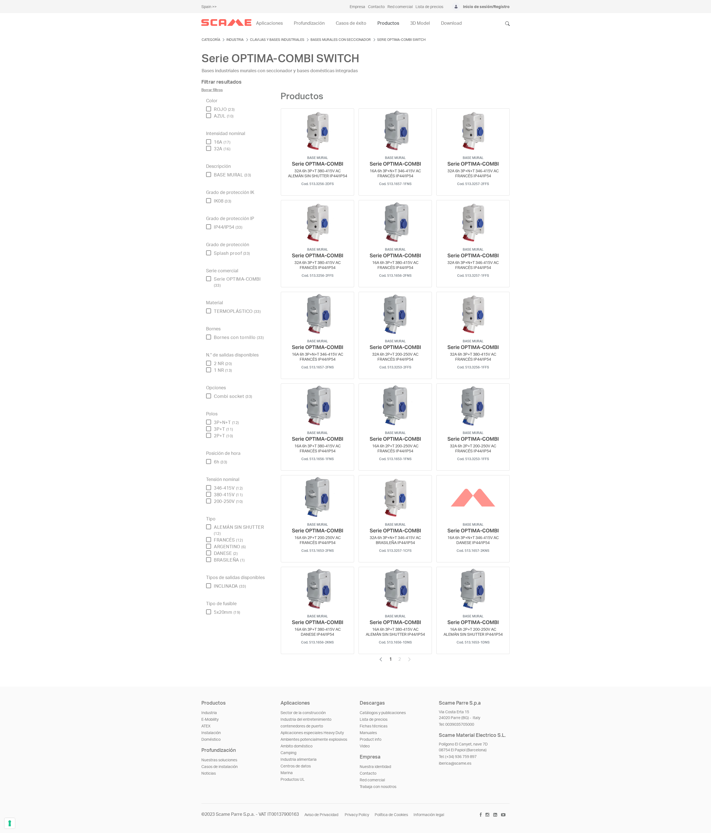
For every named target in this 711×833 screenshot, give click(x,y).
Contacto (368, 773)
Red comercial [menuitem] (400, 7)
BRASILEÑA (229, 560)
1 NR (223, 370)
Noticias (208, 773)
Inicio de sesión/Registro (486, 7)
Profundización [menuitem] (309, 23)
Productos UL (293, 780)
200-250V (228, 501)
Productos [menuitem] (388, 23)
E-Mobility (210, 720)
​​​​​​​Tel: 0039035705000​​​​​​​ (456, 725)
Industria (209, 713)
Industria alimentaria (299, 760)
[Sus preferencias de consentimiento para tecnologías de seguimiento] (9, 823)
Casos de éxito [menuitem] (351, 23)
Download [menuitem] (451, 23)
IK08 (222, 201)
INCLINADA (230, 586)
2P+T (223, 436)
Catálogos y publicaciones (383, 713)
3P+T (223, 429)
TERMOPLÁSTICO (237, 311)
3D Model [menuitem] (420, 23)
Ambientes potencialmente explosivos (314, 740)
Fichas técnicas (373, 726)
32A (222, 149)
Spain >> (209, 7)
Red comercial (372, 780)
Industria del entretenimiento (306, 720)
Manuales (368, 733)
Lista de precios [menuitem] (429, 7)
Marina (287, 773)
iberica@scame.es (455, 763)
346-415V (228, 488)
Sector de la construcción (303, 713)
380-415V (228, 495)
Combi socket (233, 396)
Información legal (429, 815)
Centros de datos (296, 766)
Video (365, 746)
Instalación (211, 733)
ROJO (224, 109)
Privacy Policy (357, 815)
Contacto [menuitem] (376, 7)
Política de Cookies (391, 815)
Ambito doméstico (296, 746)
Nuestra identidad (375, 767)
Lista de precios (373, 720)
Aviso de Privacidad (321, 815)
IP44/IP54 (228, 227)
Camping (288, 753)
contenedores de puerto (302, 726)
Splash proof (232, 253)
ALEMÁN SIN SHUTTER (239, 530)
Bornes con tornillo (239, 337)
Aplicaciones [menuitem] (269, 23)
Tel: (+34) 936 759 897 (458, 757)
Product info (370, 740)
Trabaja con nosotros (378, 787)
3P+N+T (226, 422)
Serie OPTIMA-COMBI (237, 282)
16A (222, 142)
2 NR (223, 363)
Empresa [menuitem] (357, 7)
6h (220, 462)
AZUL (224, 116)
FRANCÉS (228, 540)
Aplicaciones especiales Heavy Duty (312, 733)
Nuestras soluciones (219, 760)
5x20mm (227, 612)
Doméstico (211, 740)
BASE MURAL (232, 175)
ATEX (206, 726)
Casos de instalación (219, 767)
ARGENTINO (230, 547)
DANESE (225, 553)
